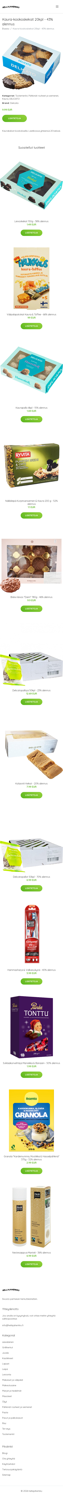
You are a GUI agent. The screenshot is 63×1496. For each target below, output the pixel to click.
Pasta (5, 1412)
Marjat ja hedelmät (11, 1390)
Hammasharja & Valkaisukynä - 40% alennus (31, 969)
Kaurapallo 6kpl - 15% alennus (31, 407)
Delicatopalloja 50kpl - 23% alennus (31, 690)
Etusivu (5, 28)
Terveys (6, 1428)
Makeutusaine (9, 1385)
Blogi (4, 1453)
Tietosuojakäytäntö (12, 1469)
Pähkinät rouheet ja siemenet (43, 95)
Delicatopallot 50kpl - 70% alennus (31, 876)
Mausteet (7, 1396)
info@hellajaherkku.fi (12, 1325)
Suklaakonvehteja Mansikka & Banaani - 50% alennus (31, 1063)
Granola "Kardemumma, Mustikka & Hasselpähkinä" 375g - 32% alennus (31, 1158)
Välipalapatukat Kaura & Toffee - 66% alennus (31, 314)
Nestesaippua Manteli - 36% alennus (31, 1252)
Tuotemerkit (21, 95)
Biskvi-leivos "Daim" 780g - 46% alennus (31, 597)
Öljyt (4, 1401)
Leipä (5, 1369)
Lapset (5, 1363)
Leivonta (6, 1374)
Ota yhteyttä (8, 1458)
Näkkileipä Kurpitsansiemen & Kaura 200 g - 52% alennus (31, 502)
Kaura (5, 98)
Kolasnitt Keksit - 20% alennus (31, 783)
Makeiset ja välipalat (12, 1380)
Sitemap (6, 1474)
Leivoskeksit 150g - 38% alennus (31, 221)
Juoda (5, 1352)
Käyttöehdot (8, 1464)
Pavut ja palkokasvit (12, 1417)
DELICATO (14, 98)
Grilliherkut (7, 1347)
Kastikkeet (7, 1358)
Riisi (4, 1423)
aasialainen (8, 1342)
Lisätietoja (14, 118)
